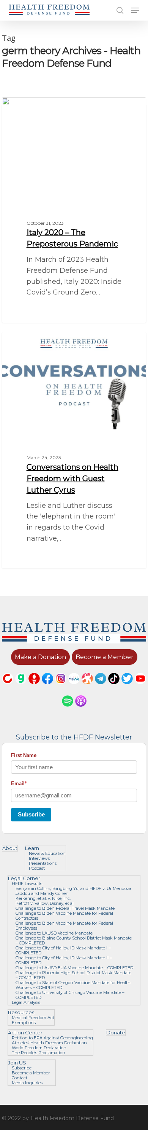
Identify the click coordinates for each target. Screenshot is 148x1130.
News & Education (47, 853)
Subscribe (31, 814)
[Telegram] (100, 687)
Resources (21, 1012)
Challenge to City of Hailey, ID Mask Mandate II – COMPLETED (64, 960)
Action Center (25, 1033)
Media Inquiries (27, 1082)
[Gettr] (34, 687)
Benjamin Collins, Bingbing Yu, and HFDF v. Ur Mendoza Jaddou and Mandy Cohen (73, 891)
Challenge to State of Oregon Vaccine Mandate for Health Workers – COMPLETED (73, 985)
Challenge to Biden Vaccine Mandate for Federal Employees (64, 926)
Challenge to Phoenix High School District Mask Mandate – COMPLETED (73, 975)
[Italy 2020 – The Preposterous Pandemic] (74, 210)
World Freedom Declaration (39, 1047)
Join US (17, 1063)
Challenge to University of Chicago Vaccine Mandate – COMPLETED (70, 995)
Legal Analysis (26, 1002)
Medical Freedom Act (33, 1017)
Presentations (43, 863)
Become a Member (31, 1073)
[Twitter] (127, 687)
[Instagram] (60, 687)
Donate (115, 1033)
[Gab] (21, 687)
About (9, 848)
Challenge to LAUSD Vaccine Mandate (54, 933)
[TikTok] (114, 687)
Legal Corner (24, 878)
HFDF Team (30, 341)
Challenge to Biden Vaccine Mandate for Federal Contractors (64, 916)
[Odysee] (87, 687)
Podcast (37, 868)
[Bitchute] (7, 687)
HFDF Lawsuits (27, 883)
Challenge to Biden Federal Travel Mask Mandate (65, 908)
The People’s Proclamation (38, 1052)
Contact (19, 1078)
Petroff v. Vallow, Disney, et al (45, 903)
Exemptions (24, 1022)
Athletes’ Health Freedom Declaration (49, 1042)
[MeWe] (74, 687)
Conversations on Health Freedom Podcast (73, 344)
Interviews (39, 858)
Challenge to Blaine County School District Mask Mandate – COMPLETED (74, 941)
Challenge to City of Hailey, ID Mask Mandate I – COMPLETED (63, 951)
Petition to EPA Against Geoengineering (52, 1038)
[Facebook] (47, 687)
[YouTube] (140, 687)
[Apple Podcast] (81, 710)
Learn (32, 848)
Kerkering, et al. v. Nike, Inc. (43, 898)
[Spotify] (67, 710)
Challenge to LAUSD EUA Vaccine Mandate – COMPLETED (74, 967)
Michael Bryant (34, 106)
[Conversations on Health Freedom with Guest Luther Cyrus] (74, 450)
